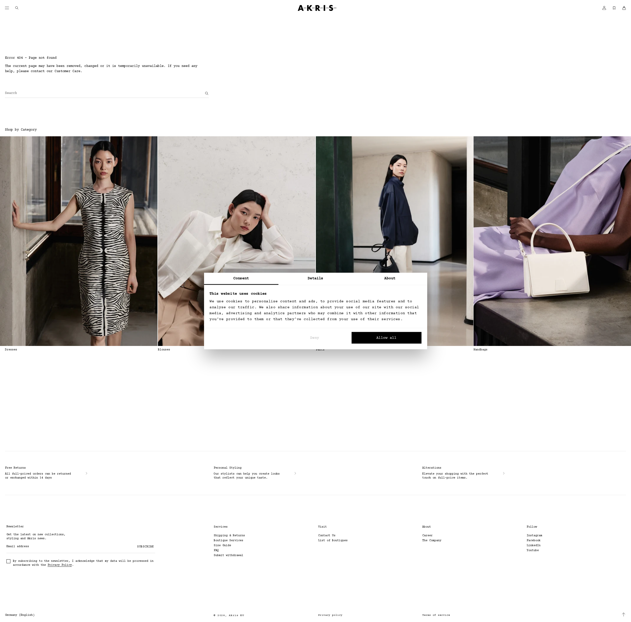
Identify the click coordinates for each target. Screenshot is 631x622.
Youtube (533, 550)
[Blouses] (236, 241)
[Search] (207, 93)
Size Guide (222, 545)
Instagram (534, 535)
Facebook (534, 540)
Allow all (386, 338)
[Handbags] (552, 241)
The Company (431, 540)
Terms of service (436, 615)
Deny (314, 338)
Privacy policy (330, 615)
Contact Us (326, 535)
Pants (320, 349)
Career (427, 535)
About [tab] (390, 278)
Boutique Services (228, 540)
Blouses (164, 349)
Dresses (11, 349)
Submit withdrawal (228, 555)
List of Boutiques (333, 540)
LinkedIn (534, 545)
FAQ (216, 550)
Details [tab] (316, 278)
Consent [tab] (241, 278)
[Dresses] (78, 241)
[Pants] (394, 241)
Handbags (480, 349)
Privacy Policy (60, 565)
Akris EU (236, 615)
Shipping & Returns (229, 535)
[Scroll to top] (624, 615)
